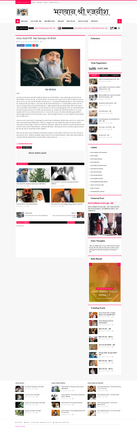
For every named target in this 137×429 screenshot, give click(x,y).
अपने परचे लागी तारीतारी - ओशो (107, 345)
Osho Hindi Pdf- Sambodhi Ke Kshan (27, 204)
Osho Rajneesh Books (96, 178)
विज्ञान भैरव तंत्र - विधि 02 (106, 337)
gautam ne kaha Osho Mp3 (33, 410)
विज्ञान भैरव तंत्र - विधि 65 (106, 369)
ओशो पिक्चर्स (94, 21)
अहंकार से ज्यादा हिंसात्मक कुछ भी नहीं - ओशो (31, 28)
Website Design (20, 426)
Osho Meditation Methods (98, 165)
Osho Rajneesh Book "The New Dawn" (108, 394)
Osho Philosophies (54, 28)
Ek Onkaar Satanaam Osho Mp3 (34, 386)
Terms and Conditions (61, 422)
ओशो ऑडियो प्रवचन (49, 21)
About (46, 2)
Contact (39, 2)
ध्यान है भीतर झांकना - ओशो (105, 111)
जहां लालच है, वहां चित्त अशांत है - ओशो (107, 103)
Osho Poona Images (96, 175)
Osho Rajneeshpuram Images (99, 181)
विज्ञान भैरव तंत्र (71, 21)
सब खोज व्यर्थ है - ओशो (104, 135)
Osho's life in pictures (97, 185)
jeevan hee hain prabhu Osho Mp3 (35, 402)
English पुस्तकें (83, 21)
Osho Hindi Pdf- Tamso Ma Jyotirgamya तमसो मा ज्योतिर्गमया (64, 183)
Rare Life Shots (95, 188)
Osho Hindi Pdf (27, 147)
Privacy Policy (54, 2)
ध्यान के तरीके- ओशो (36, 21)
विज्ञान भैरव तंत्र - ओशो (105, 329)
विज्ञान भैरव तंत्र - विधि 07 (106, 361)
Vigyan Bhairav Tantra (97, 191)
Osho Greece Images (96, 159)
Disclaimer (35, 422)
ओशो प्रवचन (24, 21)
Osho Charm (94, 155)
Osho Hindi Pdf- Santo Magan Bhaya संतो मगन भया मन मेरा (66, 204)
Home (33, 2)
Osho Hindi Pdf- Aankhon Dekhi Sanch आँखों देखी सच (31, 184)
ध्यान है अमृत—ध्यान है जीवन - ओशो (107, 127)
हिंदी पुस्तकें (61, 21)
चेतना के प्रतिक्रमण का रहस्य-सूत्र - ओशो (100, 203)
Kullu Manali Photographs (98, 152)
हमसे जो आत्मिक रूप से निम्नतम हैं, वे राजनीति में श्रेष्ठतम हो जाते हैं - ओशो (76, 28)
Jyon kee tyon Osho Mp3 (32, 394)
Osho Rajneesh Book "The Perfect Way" (109, 410)
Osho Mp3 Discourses (96, 168)
